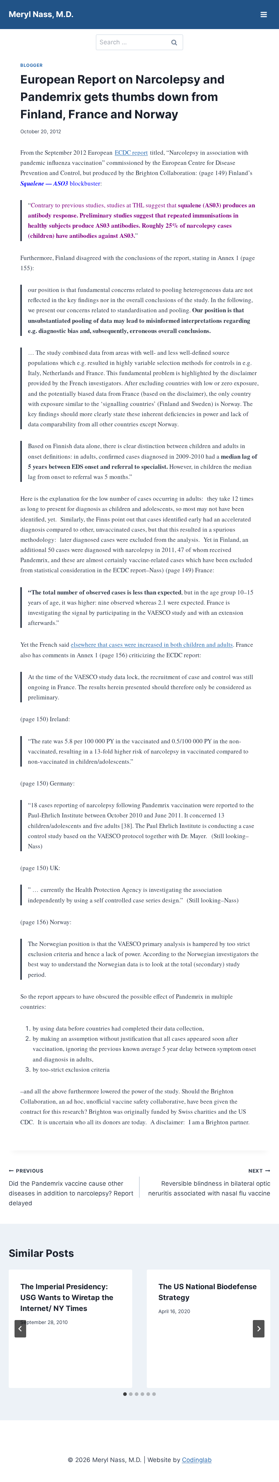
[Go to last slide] (20, 1328)
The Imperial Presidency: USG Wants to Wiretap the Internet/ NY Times (66, 1297)
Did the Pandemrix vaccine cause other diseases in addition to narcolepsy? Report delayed (71, 1187)
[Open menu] (263, 14)
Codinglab (197, 1459)
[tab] (125, 1394)
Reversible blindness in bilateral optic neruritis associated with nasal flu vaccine (209, 1182)
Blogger (31, 65)
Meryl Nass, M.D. (41, 14)
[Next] (258, 1328)
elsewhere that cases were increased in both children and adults (152, 644)
